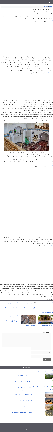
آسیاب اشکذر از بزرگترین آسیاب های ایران (24, 391)
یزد (44, 6)
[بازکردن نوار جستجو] (2, 2)
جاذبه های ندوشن (11, 16)
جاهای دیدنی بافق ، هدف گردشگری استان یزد (23, 394)
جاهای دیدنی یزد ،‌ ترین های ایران (25, 400)
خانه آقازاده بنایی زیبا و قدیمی (47, 312)
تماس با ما (18, 426)
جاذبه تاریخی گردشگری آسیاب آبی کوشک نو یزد (23, 387)
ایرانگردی (46, 6)
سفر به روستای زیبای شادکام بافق (30, 325)
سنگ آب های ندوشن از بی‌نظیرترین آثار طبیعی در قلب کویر (21, 412)
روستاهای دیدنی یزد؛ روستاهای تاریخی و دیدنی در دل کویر (21, 381)
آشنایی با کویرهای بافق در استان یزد (11, 307)
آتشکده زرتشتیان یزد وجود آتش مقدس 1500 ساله (12, 320)
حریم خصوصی (25, 426)
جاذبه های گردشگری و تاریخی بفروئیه (25, 406)
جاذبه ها (50, 6)
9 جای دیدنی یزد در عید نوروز (47, 325)
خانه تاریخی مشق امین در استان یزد (25, 372)
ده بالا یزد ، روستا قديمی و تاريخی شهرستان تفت (23, 375)
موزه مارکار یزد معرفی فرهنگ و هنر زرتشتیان (29, 307)
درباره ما (31, 426)
